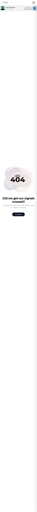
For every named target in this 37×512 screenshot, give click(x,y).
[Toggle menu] (33, 3)
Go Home (18, 214)
